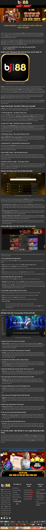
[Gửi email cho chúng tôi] (18, 501)
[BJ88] (23, 2)
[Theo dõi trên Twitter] (16, 501)
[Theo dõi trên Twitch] (17, 504)
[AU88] (12, 528)
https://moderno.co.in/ (9, 49)
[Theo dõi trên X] (14, 501)
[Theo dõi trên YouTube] (20, 501)
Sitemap (38, 505)
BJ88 (2, 489)
